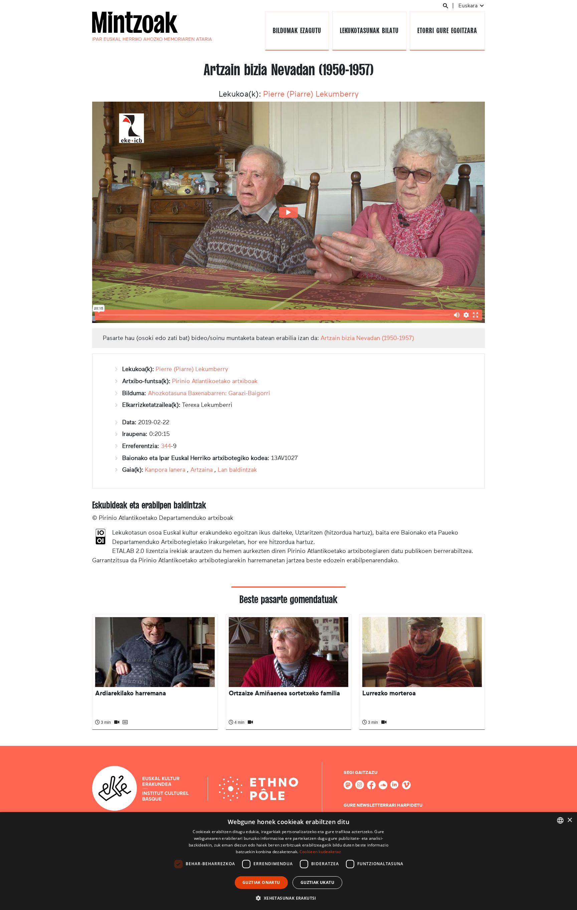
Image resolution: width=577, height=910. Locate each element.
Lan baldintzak (237, 469)
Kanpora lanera (165, 469)
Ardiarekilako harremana (130, 693)
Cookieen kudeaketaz (320, 852)
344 (166, 446)
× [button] (569, 820)
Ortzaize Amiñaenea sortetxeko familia (284, 693)
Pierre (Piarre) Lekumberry (311, 94)
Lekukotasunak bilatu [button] (369, 30)
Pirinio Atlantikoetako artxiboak (215, 381)
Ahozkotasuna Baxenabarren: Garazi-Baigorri (209, 393)
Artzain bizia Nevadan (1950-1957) (367, 338)
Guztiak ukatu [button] (317, 882)
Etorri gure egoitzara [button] (447, 30)
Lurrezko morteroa (389, 693)
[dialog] (288, 861)
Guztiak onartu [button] (261, 882)
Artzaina (201, 469)
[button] (288, 898)
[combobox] (560, 820)
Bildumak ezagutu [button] (297, 30)
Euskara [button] (468, 5)
